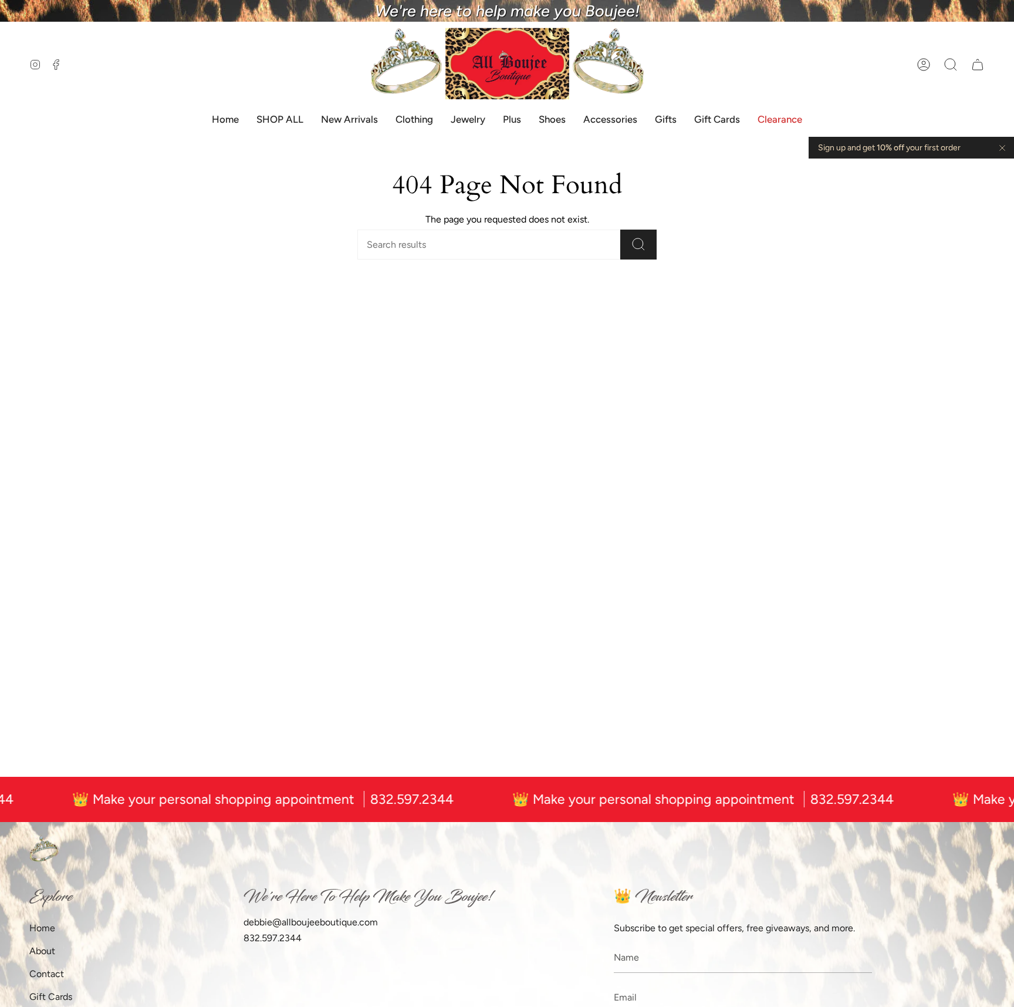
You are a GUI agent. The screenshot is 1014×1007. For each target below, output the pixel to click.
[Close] (1002, 148)
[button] (950, 64)
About (42, 951)
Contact (46, 973)
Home (42, 928)
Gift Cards (50, 996)
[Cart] (977, 64)
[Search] (638, 245)
